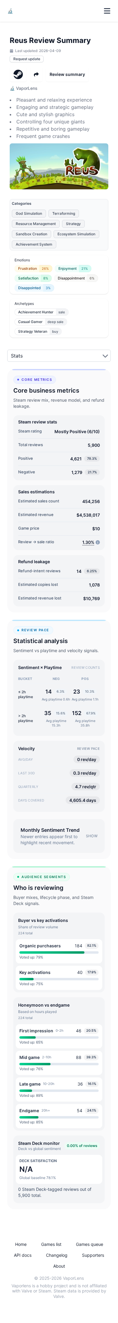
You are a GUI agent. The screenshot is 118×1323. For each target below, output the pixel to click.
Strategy (73, 223)
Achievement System (34, 244)
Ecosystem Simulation (76, 234)
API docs (22, 1255)
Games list (51, 1244)
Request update (26, 59)
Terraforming (63, 213)
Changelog (56, 1255)
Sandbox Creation (31, 234)
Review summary (67, 74)
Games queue (89, 1244)
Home (21, 1244)
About (59, 1266)
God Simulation (29, 213)
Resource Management (36, 223)
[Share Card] (36, 74)
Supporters (93, 1255)
